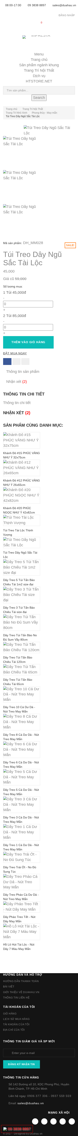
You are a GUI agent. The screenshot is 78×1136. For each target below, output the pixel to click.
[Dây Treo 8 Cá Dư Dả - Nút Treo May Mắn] (21, 722)
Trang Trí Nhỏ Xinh (16, 112)
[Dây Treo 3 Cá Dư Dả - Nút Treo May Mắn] (21, 804)
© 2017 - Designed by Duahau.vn (22, 1133)
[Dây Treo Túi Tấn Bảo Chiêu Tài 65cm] (21, 669)
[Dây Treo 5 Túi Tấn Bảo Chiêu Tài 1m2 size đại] (21, 567)
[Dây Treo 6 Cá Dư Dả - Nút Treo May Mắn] (21, 749)
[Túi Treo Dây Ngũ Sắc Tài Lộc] (39, 153)
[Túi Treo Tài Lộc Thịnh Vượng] (21, 520)
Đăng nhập (67, 15)
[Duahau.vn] (39, 41)
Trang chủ (39, 60)
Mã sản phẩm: (12, 243)
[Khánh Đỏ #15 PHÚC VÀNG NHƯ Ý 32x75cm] (21, 440)
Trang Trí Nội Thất (39, 70)
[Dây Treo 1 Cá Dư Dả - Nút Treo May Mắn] (21, 832)
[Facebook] (35, 1121)
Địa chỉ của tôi (14, 1029)
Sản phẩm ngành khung (39, 65)
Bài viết (8, 986)
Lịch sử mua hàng (16, 1019)
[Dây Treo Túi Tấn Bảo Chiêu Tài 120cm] (21, 647)
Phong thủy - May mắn (44, 112)
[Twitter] (44, 1121)
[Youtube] (53, 1121)
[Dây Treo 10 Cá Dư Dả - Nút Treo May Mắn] (21, 694)
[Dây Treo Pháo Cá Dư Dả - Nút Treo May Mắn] (21, 882)
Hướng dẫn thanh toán (21, 981)
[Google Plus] (62, 1121)
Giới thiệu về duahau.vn (21, 992)
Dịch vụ (39, 76)
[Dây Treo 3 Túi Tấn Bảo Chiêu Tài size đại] (21, 595)
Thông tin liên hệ (16, 997)
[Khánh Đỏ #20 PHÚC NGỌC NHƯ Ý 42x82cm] (21, 495)
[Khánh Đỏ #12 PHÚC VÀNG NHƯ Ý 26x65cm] (21, 468)
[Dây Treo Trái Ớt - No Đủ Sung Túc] (21, 857)
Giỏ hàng (10, 1013)
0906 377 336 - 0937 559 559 (49, 1096)
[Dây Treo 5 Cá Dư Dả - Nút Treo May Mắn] (21, 777)
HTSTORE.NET (39, 81)
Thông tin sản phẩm (22, 372)
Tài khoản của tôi (19, 1006)
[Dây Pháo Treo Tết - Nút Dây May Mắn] (21, 906)
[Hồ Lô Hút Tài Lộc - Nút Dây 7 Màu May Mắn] (21, 932)
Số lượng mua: (13, 286)
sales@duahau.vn (64, 5)
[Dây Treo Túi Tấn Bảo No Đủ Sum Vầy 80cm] (21, 622)
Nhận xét (16, 381)
